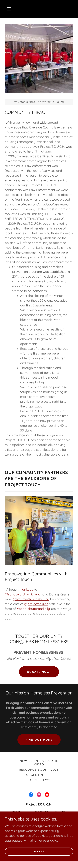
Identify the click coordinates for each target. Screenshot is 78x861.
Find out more (39, 740)
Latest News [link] (39, 780)
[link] (31, 795)
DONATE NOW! (39, 672)
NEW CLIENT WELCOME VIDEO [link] (39, 762)
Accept (39, 851)
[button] (9, 9)
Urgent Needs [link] (39, 775)
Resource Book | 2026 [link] (39, 769)
